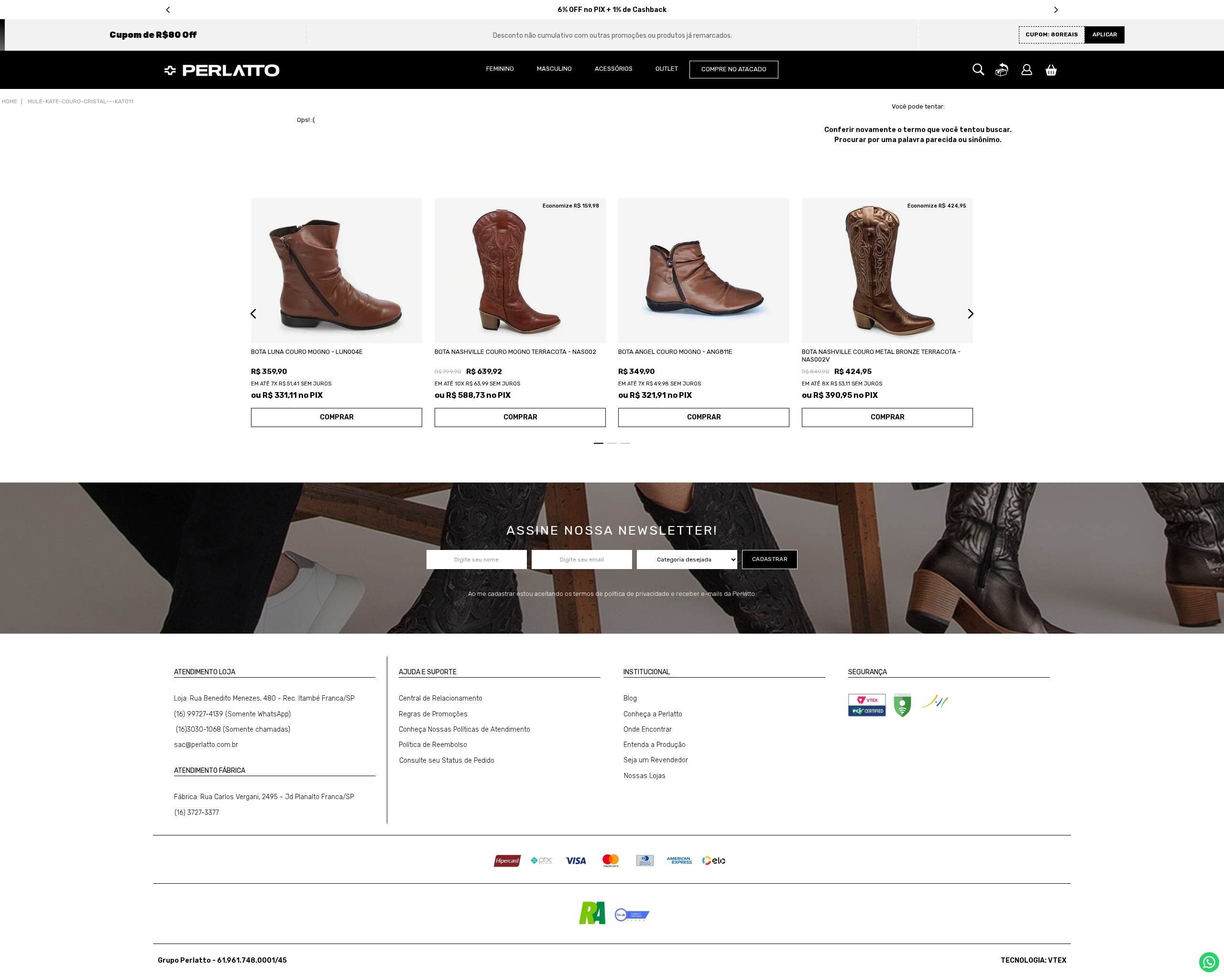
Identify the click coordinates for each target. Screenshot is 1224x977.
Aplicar (1105, 34)
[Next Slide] (1056, 9)
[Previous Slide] (168, 9)
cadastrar (769, 559)
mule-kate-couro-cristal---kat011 (80, 101)
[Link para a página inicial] (9, 102)
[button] (978, 70)
